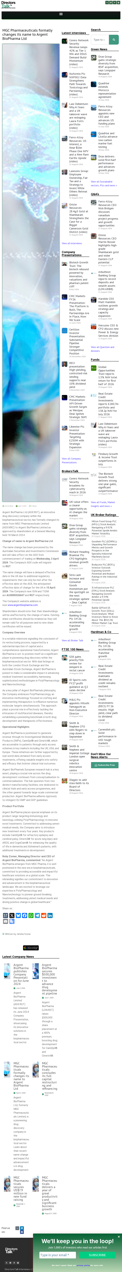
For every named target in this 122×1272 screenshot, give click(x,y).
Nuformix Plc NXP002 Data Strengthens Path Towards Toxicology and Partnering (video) (78, 84)
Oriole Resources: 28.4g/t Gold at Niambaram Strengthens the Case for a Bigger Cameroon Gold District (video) (79, 218)
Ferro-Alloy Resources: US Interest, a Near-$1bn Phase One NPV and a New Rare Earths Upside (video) (79, 149)
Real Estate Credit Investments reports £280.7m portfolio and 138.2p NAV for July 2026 (108, 404)
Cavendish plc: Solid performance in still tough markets (107, 736)
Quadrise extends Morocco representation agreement (107, 90)
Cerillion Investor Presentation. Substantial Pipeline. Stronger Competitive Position (77, 341)
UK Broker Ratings (103, 515)
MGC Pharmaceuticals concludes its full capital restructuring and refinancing (49, 1076)
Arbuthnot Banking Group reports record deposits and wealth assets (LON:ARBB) (107, 280)
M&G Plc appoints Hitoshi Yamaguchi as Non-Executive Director (79, 706)
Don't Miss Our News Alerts (101, 755)
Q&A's (95, 194)
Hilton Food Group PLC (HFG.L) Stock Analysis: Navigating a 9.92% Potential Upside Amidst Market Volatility (104, 527)
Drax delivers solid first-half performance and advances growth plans (107, 163)
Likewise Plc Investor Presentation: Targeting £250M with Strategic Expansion (77, 437)
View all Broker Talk (72, 640)
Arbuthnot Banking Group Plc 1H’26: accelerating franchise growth (78, 620)
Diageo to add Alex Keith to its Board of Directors (79, 785)
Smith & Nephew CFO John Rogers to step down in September (78, 729)
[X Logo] (17, 1228)
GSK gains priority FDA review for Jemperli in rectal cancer (77, 663)
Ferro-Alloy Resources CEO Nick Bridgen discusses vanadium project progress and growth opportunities (108, 213)
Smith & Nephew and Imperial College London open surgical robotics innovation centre (79, 758)
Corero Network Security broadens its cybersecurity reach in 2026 (78, 485)
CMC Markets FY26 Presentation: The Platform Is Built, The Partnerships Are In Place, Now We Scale (79, 308)
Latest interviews (74, 33)
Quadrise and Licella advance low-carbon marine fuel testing (107, 140)
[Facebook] (22, 1232)
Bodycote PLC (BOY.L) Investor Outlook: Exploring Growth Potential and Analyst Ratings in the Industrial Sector (104, 572)
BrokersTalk (70, 471)
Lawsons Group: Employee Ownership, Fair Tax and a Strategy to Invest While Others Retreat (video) (78, 183)
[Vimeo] (118, 2)
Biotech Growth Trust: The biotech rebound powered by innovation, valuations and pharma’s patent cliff (79, 274)
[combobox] (100, 40)
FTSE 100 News (73, 649)
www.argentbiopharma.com (23, 605)
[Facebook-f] (114, 2)
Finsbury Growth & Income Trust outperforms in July (108, 459)
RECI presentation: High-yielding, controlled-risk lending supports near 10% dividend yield (78, 375)
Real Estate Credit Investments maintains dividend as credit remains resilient (106, 676)
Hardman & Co (101, 632)
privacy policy (83, 1265)
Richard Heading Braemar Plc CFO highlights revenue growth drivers (79, 558)
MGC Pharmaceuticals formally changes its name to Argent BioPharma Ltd (21, 1076)
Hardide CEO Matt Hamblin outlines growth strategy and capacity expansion (108, 307)
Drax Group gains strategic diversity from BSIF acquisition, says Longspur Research (79, 533)
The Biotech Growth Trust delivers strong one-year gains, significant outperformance (108, 482)
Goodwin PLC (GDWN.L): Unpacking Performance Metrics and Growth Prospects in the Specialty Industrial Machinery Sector (104, 549)
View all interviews (72, 243)
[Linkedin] (111, 2)
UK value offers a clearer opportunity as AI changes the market (78, 508)
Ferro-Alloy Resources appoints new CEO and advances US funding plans (106, 115)
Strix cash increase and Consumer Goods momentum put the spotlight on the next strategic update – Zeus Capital (79, 588)
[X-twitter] (107, 2)
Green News (99, 49)
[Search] (114, 40)
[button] (61, 14)
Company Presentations (71, 253)
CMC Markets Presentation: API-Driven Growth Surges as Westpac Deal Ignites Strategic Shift (78, 407)
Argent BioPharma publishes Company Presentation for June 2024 (21, 974)
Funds (95, 359)
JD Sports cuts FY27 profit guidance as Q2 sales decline (78, 685)
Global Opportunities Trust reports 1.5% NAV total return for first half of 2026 (107, 375)
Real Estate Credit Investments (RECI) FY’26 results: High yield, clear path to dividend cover (108, 708)
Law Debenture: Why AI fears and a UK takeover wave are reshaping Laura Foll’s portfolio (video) (78, 116)
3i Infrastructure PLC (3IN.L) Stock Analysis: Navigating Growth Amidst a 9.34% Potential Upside (103, 593)
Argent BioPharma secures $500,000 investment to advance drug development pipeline (49, 979)
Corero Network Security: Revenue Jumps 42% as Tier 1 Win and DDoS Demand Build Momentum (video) (78, 52)
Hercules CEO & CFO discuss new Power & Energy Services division (108, 330)
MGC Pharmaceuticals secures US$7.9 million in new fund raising (21, 1188)
